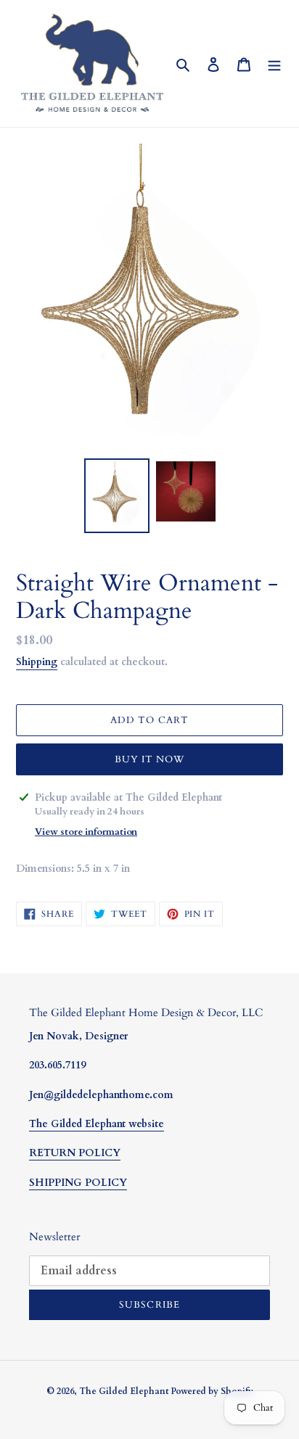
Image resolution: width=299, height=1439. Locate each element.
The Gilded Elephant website (96, 1124)
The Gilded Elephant (125, 1391)
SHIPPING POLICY (78, 1182)
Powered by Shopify (212, 1391)
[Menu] (274, 63)
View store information (86, 831)
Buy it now (149, 759)
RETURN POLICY (74, 1153)
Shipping (36, 662)
